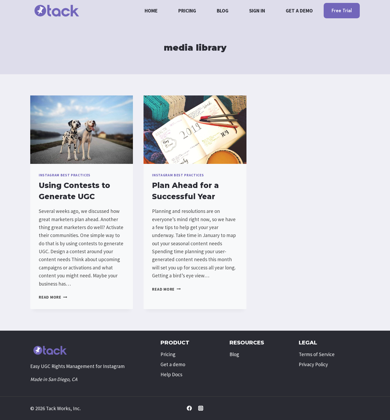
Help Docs (171, 374)
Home (151, 10)
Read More (53, 297)
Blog (222, 10)
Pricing (187, 10)
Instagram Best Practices (64, 175)
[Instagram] (201, 408)
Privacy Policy (313, 364)
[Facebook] (189, 408)
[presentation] (81, 129)
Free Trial (342, 10)
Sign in (257, 10)
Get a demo (299, 10)
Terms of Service (317, 354)
